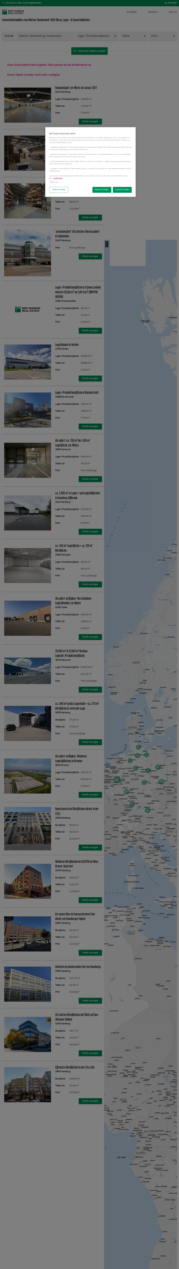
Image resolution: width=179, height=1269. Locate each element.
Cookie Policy (58, 178)
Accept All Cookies (122, 190)
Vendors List (53, 182)
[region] (90, 162)
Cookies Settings (58, 190)
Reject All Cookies (102, 190)
